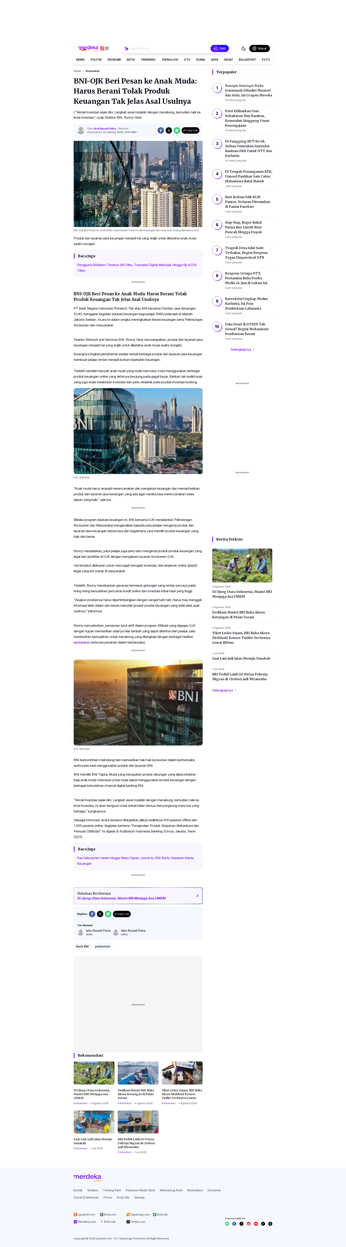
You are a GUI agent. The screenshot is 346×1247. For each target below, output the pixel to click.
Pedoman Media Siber (140, 1190)
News (80, 59)
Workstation (195, 1190)
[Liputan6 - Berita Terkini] (87, 1178)
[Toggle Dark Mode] (244, 48)
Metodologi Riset (171, 1190)
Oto (187, 59)
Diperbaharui (111, 132)
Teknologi (169, 59)
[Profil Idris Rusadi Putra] (81, 130)
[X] (241, 1224)
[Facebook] (234, 1224)
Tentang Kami (112, 1190)
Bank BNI (82, 946)
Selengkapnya (240, 349)
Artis (131, 59)
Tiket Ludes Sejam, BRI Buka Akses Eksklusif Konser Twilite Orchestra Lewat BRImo (182, 1094)
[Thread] (270, 1224)
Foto (266, 59)
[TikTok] (263, 1224)
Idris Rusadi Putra (105, 128)
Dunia (200, 59)
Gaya (214, 59)
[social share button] (161, 130)
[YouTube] (256, 1224)
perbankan (82, 642)
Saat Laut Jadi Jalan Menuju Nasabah (93, 1141)
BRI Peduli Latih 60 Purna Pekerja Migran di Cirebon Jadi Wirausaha (136, 1143)
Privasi (108, 1197)
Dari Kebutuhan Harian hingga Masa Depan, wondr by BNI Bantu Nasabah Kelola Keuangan (135, 861)
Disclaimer (214, 1190)
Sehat (228, 59)
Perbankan (80, 1103)
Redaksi (93, 1190)
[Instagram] (249, 1224)
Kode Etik (123, 1197)
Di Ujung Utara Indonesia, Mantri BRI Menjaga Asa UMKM (92, 1094)
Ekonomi (114, 59)
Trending (148, 59)
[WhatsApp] (227, 1224)
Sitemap (139, 1197)
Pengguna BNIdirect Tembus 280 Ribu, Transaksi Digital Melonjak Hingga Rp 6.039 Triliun (137, 267)
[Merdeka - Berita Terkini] (93, 48)
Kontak (78, 1190)
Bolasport (247, 59)
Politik (96, 59)
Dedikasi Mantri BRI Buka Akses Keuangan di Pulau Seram (136, 1094)
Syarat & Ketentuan (86, 1197)
